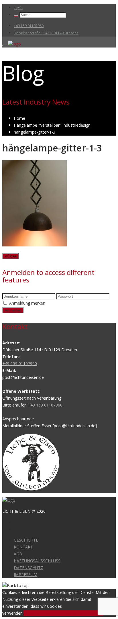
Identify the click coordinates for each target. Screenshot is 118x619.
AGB (18, 554)
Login (18, 7)
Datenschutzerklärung (82, 613)
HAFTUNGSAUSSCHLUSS (37, 560)
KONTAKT (23, 547)
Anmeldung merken (27, 303)
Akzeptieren (34, 613)
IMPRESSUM (25, 574)
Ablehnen (53, 613)
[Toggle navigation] (4, 45)
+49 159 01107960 (29, 25)
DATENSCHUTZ (28, 567)
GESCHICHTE (26, 540)
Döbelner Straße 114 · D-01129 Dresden (46, 33)
